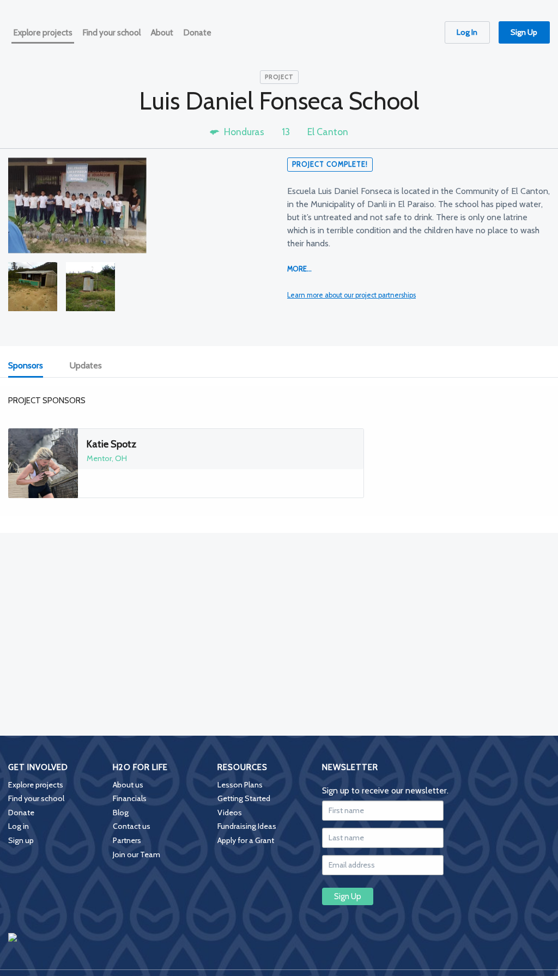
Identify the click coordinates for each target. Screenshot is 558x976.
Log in (18, 826)
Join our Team (136, 854)
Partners (127, 840)
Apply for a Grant (245, 840)
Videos (229, 812)
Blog (121, 812)
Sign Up (524, 32)
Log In (467, 32)
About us (128, 785)
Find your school (36, 798)
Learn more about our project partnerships (351, 295)
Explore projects (35, 785)
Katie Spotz (111, 444)
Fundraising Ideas (246, 826)
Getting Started (243, 798)
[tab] (31, 366)
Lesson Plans (240, 785)
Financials (130, 798)
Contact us (131, 826)
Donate (21, 812)
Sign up (21, 840)
